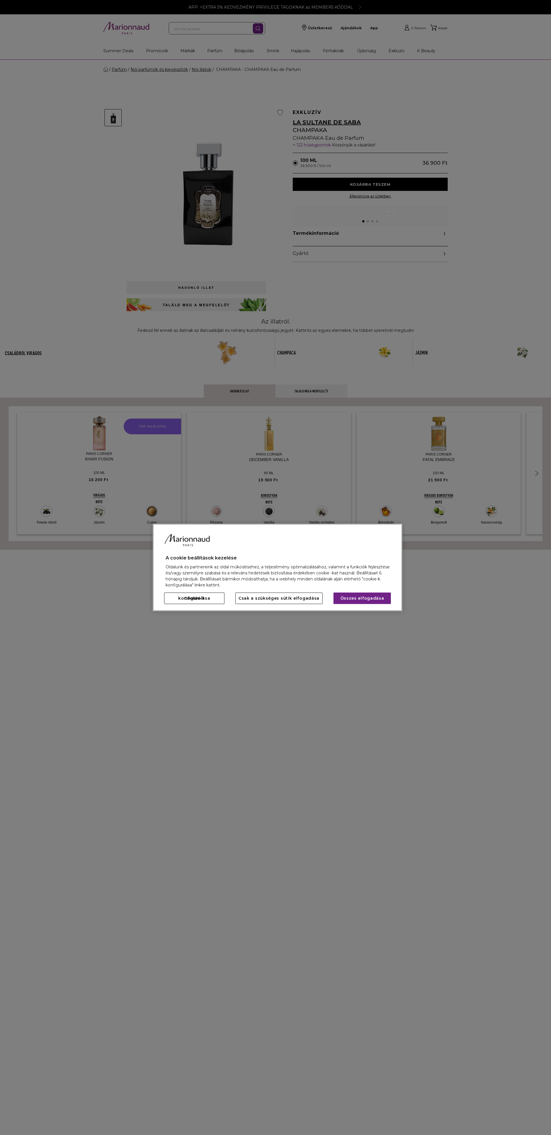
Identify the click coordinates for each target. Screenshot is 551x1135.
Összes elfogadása (362, 598)
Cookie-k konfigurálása (194, 598)
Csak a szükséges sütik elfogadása (278, 598)
